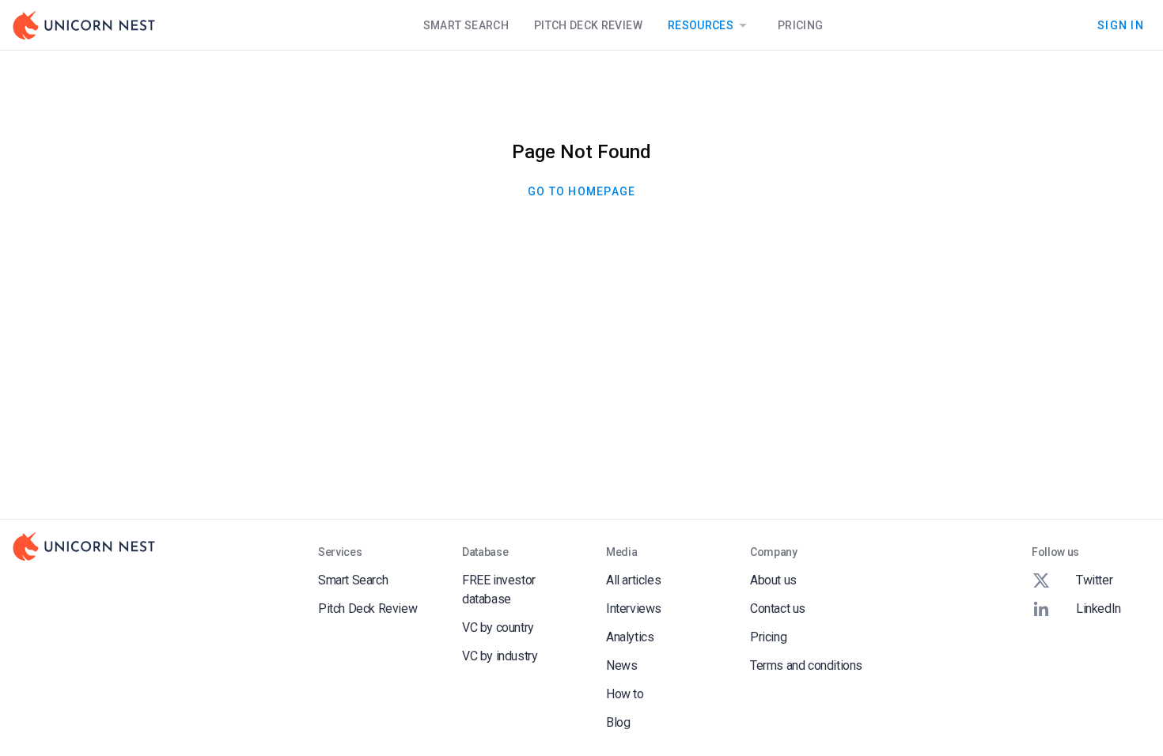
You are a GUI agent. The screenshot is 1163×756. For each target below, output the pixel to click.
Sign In (1120, 24)
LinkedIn (1098, 608)
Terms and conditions (806, 665)
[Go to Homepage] (84, 25)
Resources (700, 25)
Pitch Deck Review (588, 25)
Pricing (800, 25)
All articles (633, 580)
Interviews (633, 608)
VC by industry (499, 655)
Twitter (1094, 580)
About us (773, 580)
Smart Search (466, 25)
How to (625, 693)
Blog (618, 722)
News (621, 665)
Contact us (777, 608)
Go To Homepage (582, 191)
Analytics (629, 636)
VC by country (498, 627)
